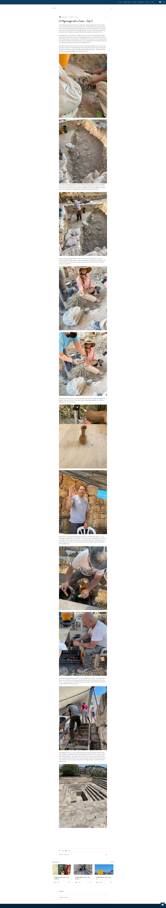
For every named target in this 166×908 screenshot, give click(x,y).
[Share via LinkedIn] (66, 850)
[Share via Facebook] (59, 850)
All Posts (54, 8)
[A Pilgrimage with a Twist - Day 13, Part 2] (62, 869)
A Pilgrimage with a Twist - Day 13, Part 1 (82, 878)
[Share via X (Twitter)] (62, 850)
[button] (111, 8)
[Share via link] (69, 850)
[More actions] (106, 17)
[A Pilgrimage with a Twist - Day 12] (104, 869)
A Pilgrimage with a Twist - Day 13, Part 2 (61, 878)
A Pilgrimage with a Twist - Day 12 (103, 878)
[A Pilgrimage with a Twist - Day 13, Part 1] (83, 869)
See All (112, 861)
